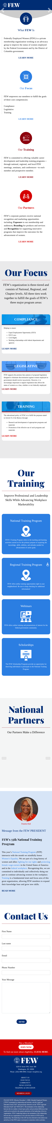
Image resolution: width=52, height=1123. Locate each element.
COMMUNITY (25, 1083)
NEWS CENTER (25, 1085)
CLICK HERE (41, 1052)
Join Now (26, 1047)
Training (5, 878)
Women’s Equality (10, 858)
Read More (8, 891)
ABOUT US (25, 1078)
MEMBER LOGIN (23, 1093)
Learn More (26, 58)
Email (4, 955)
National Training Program (24, 852)
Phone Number (8, 967)
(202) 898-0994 (20, 1072)
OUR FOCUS (25, 1080)
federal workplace (19, 868)
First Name (7, 931)
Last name (6, 943)
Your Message (8, 979)
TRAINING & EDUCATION (25, 1088)
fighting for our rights (27, 862)
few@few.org (37, 1072)
